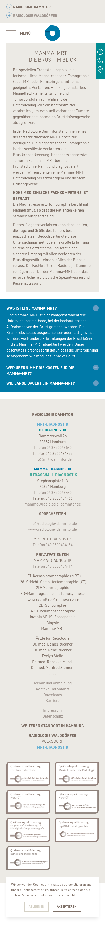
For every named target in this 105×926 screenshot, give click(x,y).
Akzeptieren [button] (67, 906)
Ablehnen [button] (36, 906)
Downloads (52, 694)
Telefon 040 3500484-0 (53, 492)
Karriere (53, 700)
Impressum (52, 710)
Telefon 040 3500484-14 (53, 566)
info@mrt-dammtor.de (52, 459)
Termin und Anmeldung (52, 683)
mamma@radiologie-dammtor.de (52, 504)
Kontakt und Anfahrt (52, 688)
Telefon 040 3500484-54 (53, 544)
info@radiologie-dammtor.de (52, 523)
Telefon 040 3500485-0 (53, 447)
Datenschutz (52, 716)
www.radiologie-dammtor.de (52, 529)
